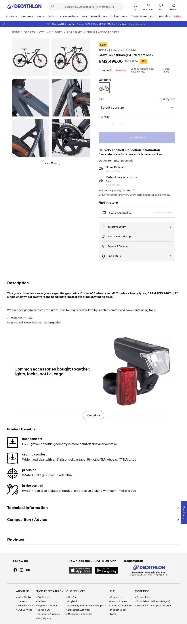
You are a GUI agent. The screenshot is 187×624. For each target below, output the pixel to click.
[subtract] (103, 124)
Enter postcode (123, 160)
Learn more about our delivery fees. (150, 194)
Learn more (166, 70)
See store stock (163, 212)
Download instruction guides (42, 322)
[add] (122, 124)
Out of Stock (137, 137)
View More (51, 163)
